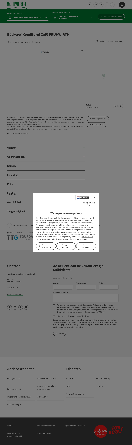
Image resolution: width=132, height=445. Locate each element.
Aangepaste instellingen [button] (66, 246)
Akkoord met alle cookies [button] (86, 246)
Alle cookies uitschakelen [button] (46, 246)
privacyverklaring (89, 203)
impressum (91, 205)
